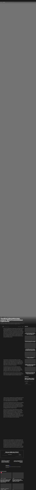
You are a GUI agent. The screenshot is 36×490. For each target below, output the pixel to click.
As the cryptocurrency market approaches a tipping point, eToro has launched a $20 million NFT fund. (5, 481)
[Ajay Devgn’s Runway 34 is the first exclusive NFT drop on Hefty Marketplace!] (6, 486)
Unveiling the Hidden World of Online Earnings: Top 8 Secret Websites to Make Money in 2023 (30, 365)
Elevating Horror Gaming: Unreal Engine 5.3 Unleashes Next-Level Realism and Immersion (30, 373)
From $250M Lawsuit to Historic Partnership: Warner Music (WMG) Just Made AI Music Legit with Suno (30, 350)
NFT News (4, 478)
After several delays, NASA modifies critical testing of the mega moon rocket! (17, 480)
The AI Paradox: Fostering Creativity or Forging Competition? (30, 357)
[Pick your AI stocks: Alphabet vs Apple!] (18, 486)
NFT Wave (5, 489)
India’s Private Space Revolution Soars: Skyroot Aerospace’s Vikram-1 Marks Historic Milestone (30, 334)
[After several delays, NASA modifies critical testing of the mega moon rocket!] (18, 475)
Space (13, 478)
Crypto (2, 478)
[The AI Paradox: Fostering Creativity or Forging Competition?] (30, 354)
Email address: (10, 454)
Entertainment (3, 488)
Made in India (7, 488)
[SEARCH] (35, 1)
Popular (1, 472)
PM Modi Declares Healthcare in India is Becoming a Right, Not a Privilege (30, 341)
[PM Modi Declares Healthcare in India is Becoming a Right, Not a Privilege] (30, 338)
